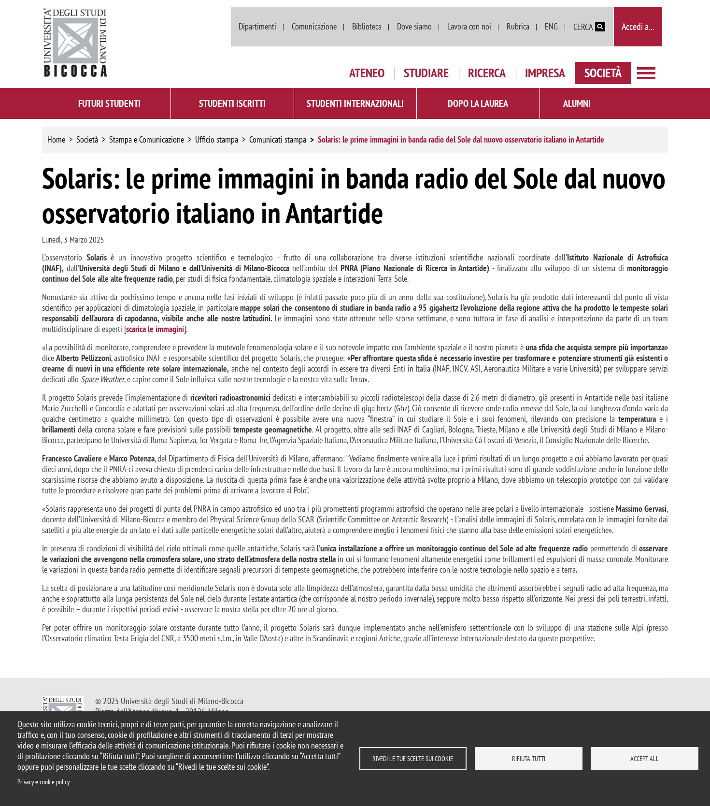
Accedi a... (638, 26)
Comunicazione (314, 26)
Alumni (577, 103)
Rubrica (518, 26)
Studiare (426, 73)
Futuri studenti (109, 103)
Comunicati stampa (277, 139)
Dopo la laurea (478, 103)
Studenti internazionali (355, 103)
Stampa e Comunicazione (146, 139)
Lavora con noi (469, 26)
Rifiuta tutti (528, 758)
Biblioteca (367, 26)
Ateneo (366, 73)
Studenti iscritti (232, 103)
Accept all (644, 758)
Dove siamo (414, 26)
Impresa (545, 73)
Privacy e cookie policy (43, 781)
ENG (551, 26)
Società (603, 73)
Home (56, 139)
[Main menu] (646, 72)
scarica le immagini (155, 328)
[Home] (76, 43)
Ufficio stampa (216, 139)
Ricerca (487, 73)
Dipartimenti (257, 26)
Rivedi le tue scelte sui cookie (412, 758)
